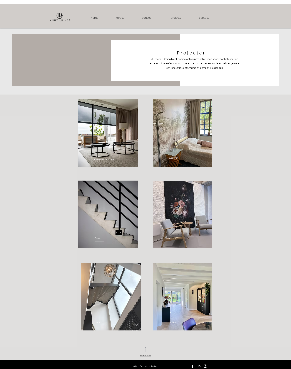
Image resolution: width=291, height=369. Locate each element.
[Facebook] (192, 366)
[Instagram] (205, 366)
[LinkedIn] (199, 366)
